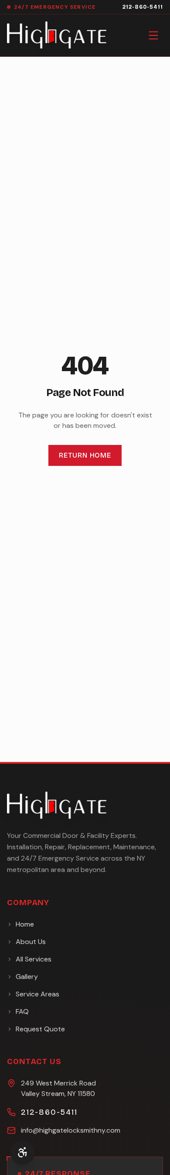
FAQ (22, 1011)
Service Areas (37, 994)
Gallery (27, 976)
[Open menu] (153, 35)
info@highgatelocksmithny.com (70, 1130)
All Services (33, 959)
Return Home (85, 455)
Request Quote (40, 1029)
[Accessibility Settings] (22, 1152)
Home (25, 924)
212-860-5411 (142, 7)
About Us (31, 941)
